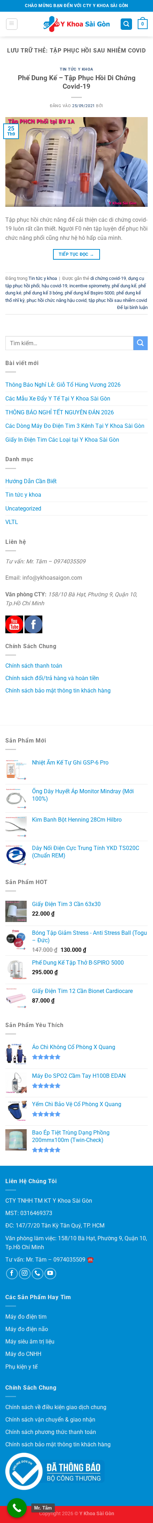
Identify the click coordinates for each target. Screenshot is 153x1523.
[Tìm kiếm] (126, 24)
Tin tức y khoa (76, 69)
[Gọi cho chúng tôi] (37, 1274)
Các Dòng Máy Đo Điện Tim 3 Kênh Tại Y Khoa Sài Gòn (74, 426)
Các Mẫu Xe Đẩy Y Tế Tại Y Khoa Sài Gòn (57, 398)
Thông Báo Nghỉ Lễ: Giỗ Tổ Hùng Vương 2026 (63, 384)
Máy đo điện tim (26, 1316)
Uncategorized (23, 508)
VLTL (11, 522)
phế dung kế (124, 285)
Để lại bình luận (132, 307)
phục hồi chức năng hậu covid (56, 300)
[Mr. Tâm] (17, 1508)
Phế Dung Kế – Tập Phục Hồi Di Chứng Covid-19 (77, 82)
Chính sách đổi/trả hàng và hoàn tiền (52, 678)
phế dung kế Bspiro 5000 (89, 293)
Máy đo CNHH (23, 1354)
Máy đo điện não (26, 1329)
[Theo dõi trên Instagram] (25, 1274)
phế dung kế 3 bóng (43, 293)
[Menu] (11, 24)
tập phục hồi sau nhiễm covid (118, 300)
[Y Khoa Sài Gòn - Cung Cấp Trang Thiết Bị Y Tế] (76, 24)
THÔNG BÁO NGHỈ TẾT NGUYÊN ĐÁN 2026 (59, 412)
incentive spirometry (89, 285)
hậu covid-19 (54, 285)
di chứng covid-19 (108, 278)
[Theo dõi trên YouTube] (50, 1274)
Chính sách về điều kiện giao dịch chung (55, 1407)
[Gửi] (140, 343)
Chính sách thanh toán (33, 665)
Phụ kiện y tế (21, 1366)
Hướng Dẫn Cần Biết (31, 481)
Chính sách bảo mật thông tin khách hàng (58, 690)
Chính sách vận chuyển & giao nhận (50, 1419)
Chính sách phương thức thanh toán (50, 1432)
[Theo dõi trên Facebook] (12, 1274)
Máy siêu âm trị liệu (29, 1341)
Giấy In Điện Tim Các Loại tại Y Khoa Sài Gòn (62, 439)
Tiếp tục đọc (76, 254)
